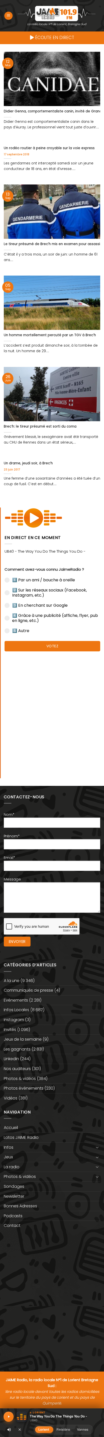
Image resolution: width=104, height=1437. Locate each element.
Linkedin (11, 1059)
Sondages (14, 1186)
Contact (12, 1225)
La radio (11, 1167)
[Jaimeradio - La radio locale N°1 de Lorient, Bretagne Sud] (56, 13)
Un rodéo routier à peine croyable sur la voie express (49, 148)
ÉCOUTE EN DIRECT (54, 38)
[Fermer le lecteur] (20, 1429)
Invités (10, 1030)
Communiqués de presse (28, 990)
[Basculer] (97, 1147)
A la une (11, 981)
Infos (8, 1147)
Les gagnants (17, 1049)
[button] (8, 16)
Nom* (9, 814)
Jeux (8, 1157)
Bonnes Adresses (20, 1206)
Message (12, 879)
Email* (9, 857)
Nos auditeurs (17, 1069)
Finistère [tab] (63, 1429)
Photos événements (23, 1088)
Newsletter (14, 1196)
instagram (14, 1020)
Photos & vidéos (20, 1078)
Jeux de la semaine (23, 1039)
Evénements (16, 1000)
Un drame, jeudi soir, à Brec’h (28, 463)
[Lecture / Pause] (9, 1417)
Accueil (11, 1127)
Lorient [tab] (43, 1429)
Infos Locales (16, 1010)
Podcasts (13, 1216)
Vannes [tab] (83, 1429)
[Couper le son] (9, 1430)
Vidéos (10, 1098)
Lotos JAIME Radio (21, 1137)
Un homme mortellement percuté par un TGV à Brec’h (50, 335)
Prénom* (12, 836)
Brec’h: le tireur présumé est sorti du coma (40, 426)
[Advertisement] (52, 712)
